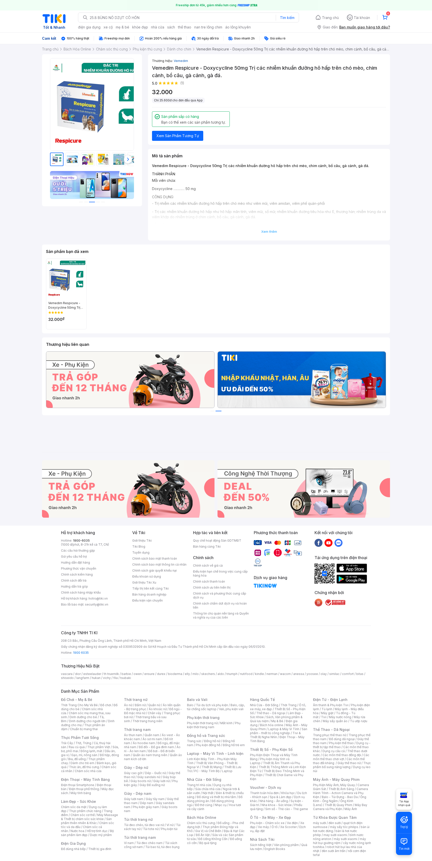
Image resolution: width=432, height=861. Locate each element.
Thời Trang (288, 705)
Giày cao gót (133, 773)
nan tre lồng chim (208, 27)
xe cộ (108, 27)
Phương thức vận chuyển (78, 568)
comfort (348, 674)
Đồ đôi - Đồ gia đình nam (156, 747)
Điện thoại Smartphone (77, 785)
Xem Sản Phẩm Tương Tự (177, 136)
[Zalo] (338, 543)
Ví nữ (170, 825)
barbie (126, 674)
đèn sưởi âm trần (334, 851)
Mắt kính (226, 723)
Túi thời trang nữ (138, 819)
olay (323, 674)
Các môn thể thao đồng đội (341, 755)
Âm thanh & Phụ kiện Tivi (330, 705)
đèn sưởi (334, 823)
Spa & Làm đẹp (281, 797)
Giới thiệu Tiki (142, 540)
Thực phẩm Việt (98, 747)
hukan (96, 678)
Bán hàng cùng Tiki (207, 546)
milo (195, 674)
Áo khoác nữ (158, 709)
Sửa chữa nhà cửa (207, 789)
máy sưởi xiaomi (345, 839)
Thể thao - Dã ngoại (270, 713)
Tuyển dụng (141, 552)
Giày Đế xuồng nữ (152, 785)
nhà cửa (157, 27)
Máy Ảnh (350, 809)
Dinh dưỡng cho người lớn (87, 721)
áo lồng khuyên (238, 27)
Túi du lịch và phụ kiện (212, 705)
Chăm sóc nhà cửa (88, 771)
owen (138, 674)
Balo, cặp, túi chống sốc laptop (216, 707)
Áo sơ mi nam (152, 739)
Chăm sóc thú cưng (201, 823)
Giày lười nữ (161, 781)
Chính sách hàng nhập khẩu (81, 592)
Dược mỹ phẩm (101, 835)
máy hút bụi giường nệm (339, 841)
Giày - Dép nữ (136, 767)
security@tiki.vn (96, 604)
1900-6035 (81, 540)
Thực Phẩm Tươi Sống (80, 737)
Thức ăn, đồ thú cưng (84, 767)
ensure (149, 674)
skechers (208, 674)
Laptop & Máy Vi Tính (283, 729)
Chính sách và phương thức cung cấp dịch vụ (219, 595)
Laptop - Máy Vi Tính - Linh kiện (215, 753)
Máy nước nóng (340, 717)
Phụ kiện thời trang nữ (202, 723)
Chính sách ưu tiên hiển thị (211, 587)
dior (78, 674)
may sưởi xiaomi (335, 835)
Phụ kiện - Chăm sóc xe (267, 823)
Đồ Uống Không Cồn (213, 839)
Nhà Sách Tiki (262, 839)
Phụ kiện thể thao (341, 743)
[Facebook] (318, 543)
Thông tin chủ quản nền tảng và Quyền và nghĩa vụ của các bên (221, 615)
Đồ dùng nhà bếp (73, 849)
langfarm (82, 678)
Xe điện (292, 823)
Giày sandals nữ (148, 777)
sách (171, 27)
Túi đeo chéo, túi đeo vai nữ (144, 825)
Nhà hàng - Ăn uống (274, 801)
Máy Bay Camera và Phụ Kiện (340, 807)
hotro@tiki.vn (98, 598)
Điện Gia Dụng (73, 843)
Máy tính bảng (80, 793)
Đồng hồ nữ (212, 741)
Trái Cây (67, 743)
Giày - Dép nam (137, 793)
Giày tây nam (155, 799)
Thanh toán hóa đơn (264, 793)
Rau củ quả (77, 747)
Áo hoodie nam (144, 743)
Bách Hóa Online (201, 817)
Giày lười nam (133, 799)
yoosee (312, 674)
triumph (232, 674)
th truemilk (111, 674)
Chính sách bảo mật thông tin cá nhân (159, 564)
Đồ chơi (105, 705)
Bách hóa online (271, 725)
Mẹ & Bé (277, 721)
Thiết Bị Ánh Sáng (341, 789)
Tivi (323, 717)
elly (187, 674)
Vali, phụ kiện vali (231, 709)
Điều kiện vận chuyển (147, 600)
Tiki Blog (138, 546)
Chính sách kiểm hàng (77, 574)
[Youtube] (328, 543)
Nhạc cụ (220, 805)
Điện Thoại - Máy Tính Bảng (85, 779)
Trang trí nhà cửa (199, 785)
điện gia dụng (89, 27)
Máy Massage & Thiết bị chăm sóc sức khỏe (89, 817)
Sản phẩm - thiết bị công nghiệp (278, 731)
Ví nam (129, 843)
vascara (66, 674)
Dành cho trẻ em (82, 763)
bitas (360, 674)
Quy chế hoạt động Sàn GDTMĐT (217, 540)
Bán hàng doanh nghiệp (149, 594)
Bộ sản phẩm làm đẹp (87, 833)
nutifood (246, 674)
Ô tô (275, 827)
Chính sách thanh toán (209, 581)
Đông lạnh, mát (91, 751)
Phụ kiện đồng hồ (208, 745)
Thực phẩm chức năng (85, 811)
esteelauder (92, 674)
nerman (272, 674)
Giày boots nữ (140, 781)
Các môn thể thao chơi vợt (341, 757)
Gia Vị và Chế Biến (208, 831)
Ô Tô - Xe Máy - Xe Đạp (270, 817)
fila (115, 678)
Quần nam (151, 735)
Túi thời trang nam (140, 837)
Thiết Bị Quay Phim (338, 805)
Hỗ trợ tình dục (97, 831)
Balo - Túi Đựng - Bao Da (340, 797)
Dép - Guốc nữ (155, 773)
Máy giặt (327, 713)
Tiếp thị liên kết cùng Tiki (150, 588)
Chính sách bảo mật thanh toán (154, 558)
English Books (274, 849)
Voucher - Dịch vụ (265, 787)
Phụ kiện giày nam (146, 807)
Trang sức (194, 741)
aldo (221, 674)
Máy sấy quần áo (335, 721)
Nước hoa (77, 831)
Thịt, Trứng (83, 743)
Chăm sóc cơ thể (82, 815)
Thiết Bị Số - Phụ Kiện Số (271, 749)
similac (334, 674)
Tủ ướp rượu (358, 721)
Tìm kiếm (287, 17)
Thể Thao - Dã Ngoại (331, 729)
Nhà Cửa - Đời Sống (204, 779)
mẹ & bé (122, 27)
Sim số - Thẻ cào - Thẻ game (286, 809)
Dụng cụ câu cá (333, 751)
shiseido (67, 678)
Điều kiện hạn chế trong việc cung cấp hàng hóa (220, 573)
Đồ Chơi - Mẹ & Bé (76, 699)
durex (161, 674)
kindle (259, 674)
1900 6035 (81, 652)
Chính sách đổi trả (73, 580)
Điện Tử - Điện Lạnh (330, 699)
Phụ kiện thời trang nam (213, 725)
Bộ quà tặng (207, 843)
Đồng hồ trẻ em (234, 745)
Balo (190, 705)
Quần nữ (154, 705)
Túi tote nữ (150, 829)
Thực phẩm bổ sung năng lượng (342, 765)
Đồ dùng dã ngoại (342, 739)
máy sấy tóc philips (344, 827)
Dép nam (146, 803)
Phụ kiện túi (169, 829)
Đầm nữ (140, 705)
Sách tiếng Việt (261, 845)
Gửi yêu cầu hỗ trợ (74, 556)
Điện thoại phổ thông (84, 789)
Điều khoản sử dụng (146, 576)
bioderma (175, 674)
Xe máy (263, 827)
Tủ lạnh (327, 709)
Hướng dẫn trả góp (74, 586)
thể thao (184, 27)
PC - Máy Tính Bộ (207, 771)
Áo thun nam (133, 735)
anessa (298, 674)
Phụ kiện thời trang (203, 717)
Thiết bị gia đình (99, 849)
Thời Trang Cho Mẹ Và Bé (79, 705)
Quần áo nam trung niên (150, 755)
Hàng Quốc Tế (262, 699)
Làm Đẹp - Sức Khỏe (78, 801)
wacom (285, 674)
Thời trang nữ (136, 699)
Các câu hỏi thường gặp (78, 550)
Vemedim (181, 61)
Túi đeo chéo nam (149, 843)
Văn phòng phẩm (286, 845)
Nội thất (208, 793)
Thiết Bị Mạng (212, 767)
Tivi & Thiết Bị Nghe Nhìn (275, 735)
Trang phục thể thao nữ (329, 735)
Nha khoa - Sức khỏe (277, 805)
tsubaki (125, 678)
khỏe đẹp (140, 27)
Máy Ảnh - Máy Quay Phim (336, 779)
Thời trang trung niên (147, 721)
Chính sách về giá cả (208, 565)
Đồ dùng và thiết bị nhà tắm (216, 797)
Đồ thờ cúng (203, 805)
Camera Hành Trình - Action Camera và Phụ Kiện (340, 793)
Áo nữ (128, 705)
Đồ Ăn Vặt (203, 835)
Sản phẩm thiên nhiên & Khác (86, 821)
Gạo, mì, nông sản (84, 755)
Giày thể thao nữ (349, 763)
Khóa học (288, 793)
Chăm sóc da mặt (73, 807)
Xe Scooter (288, 827)
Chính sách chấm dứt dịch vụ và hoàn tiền (220, 605)
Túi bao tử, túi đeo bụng (162, 847)
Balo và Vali (197, 699)
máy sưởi (319, 823)
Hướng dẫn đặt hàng (75, 562)
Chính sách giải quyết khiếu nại (154, 570)
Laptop (227, 771)
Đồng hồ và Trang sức (206, 735)
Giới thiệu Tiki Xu (144, 582)
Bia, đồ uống (77, 759)
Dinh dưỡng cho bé (83, 717)
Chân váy (154, 713)
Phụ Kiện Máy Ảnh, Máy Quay (334, 785)
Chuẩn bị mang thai (84, 729)
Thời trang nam (137, 729)
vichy (107, 678)
